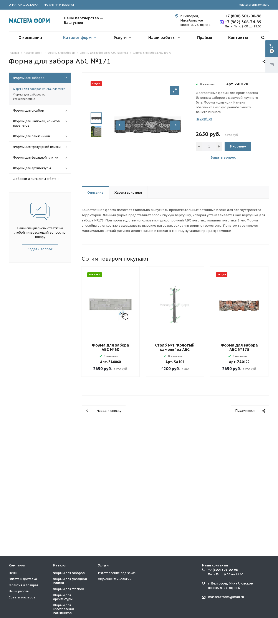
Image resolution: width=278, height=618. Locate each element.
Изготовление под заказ (117, 573)
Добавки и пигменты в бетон (35, 179)
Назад (120, 125)
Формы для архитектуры (32, 168)
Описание (95, 192)
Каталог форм (78, 37)
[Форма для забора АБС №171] (147, 124)
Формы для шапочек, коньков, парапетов (37, 123)
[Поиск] (263, 37)
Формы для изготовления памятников (63, 609)
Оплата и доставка (23, 579)
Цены (13, 573)
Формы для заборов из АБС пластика (39, 89)
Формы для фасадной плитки (35, 157)
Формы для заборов (29, 78)
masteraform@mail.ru (254, 5)
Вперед (175, 125)
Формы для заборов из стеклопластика (29, 97)
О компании (30, 37)
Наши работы (162, 37)
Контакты (238, 37)
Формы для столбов (28, 110)
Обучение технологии (114, 579)
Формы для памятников (31, 136)
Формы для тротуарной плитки (37, 147)
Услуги (121, 37)
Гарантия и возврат (23, 585)
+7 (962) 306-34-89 (242, 21)
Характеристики (128, 192)
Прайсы (204, 37)
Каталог (60, 565)
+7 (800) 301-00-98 (243, 15)
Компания (17, 565)
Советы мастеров (22, 597)
